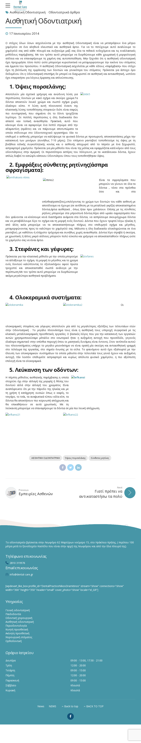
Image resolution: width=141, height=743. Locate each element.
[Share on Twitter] (70, 467)
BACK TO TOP (95, 706)
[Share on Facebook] (62, 467)
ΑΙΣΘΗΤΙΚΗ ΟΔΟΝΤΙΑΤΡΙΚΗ (45, 458)
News (40, 706)
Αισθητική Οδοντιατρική (28, 12)
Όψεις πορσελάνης (75, 458)
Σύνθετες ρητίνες (100, 458)
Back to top (71, 706)
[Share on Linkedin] (78, 467)
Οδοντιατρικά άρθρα (64, 12)
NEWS (52, 706)
